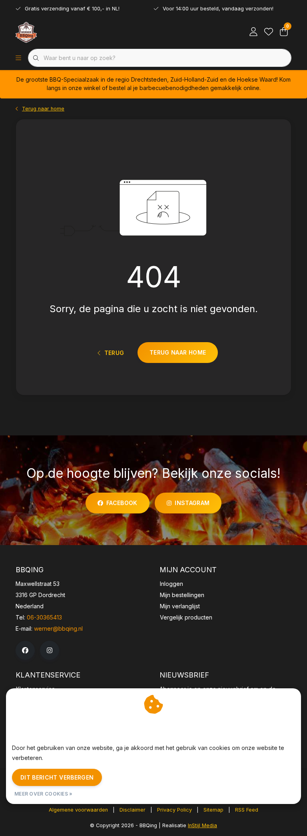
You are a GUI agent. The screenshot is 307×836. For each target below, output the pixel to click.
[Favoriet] (268, 32)
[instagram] (49, 650)
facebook (122, 502)
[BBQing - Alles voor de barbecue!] (26, 32)
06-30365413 (44, 617)
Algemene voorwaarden (78, 810)
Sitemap (213, 810)
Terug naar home (178, 352)
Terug (114, 352)
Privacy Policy (174, 810)
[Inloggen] (253, 32)
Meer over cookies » (43, 794)
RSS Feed (246, 810)
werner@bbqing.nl (58, 628)
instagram (192, 502)
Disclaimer (133, 810)
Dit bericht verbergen (57, 777)
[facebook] (25, 650)
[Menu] (18, 58)
